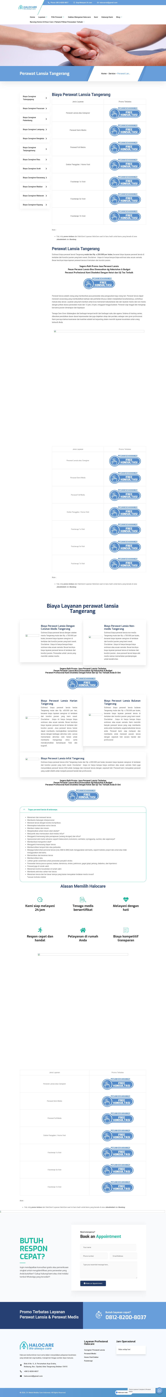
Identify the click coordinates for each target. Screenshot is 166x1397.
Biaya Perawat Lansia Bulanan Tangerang (122, 702)
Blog (118, 17)
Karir (96, 17)
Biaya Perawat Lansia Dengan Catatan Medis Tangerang (58, 627)
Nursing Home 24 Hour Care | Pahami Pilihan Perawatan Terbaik (56, 22)
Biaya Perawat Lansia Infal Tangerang (62, 758)
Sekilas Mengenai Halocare (79, 17)
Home (32, 17)
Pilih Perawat (56, 17)
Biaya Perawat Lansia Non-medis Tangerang (119, 627)
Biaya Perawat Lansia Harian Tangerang (59, 702)
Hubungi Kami (107, 17)
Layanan (41, 17)
